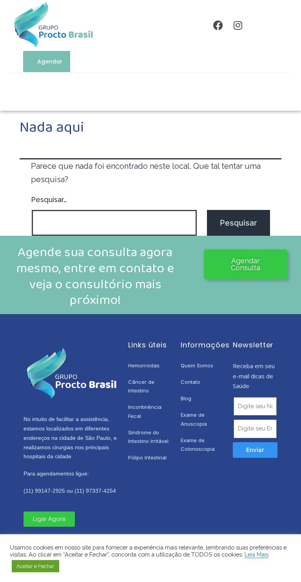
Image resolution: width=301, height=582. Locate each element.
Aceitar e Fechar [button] (35, 566)
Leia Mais (256, 554)
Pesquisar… (49, 199)
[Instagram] (238, 25)
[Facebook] (218, 25)
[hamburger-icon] (128, 93)
